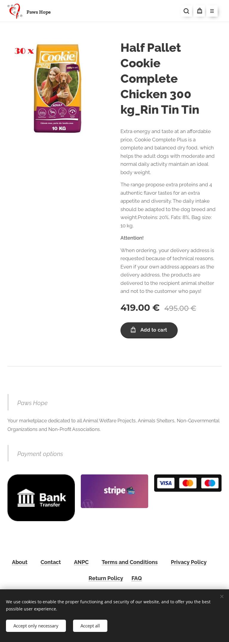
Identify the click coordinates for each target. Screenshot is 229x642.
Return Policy (106, 578)
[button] (186, 11)
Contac (50, 562)
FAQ (136, 578)
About (19, 562)
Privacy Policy (189, 562)
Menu (212, 11)
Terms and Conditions (130, 562)
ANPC (81, 562)
